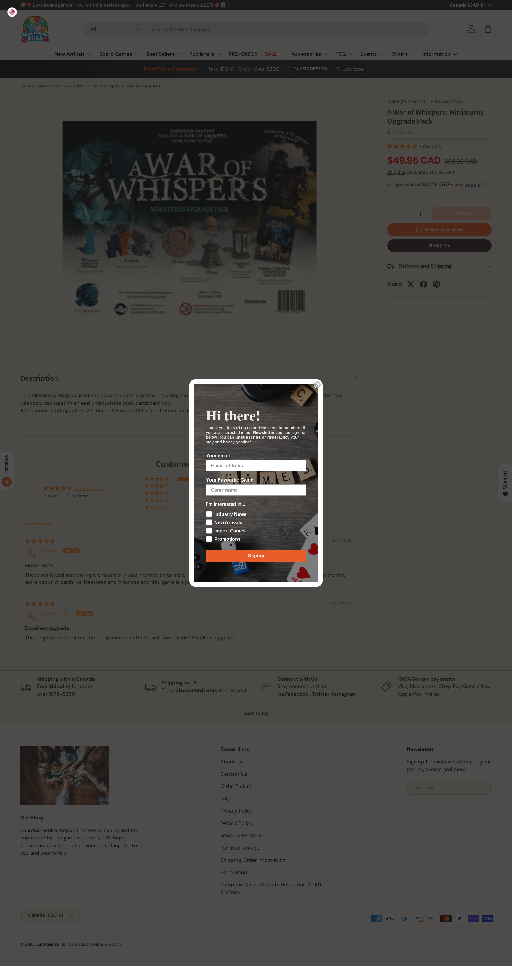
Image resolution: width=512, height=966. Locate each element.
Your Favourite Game (229, 479)
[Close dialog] (317, 385)
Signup (256, 555)
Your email (218, 455)
